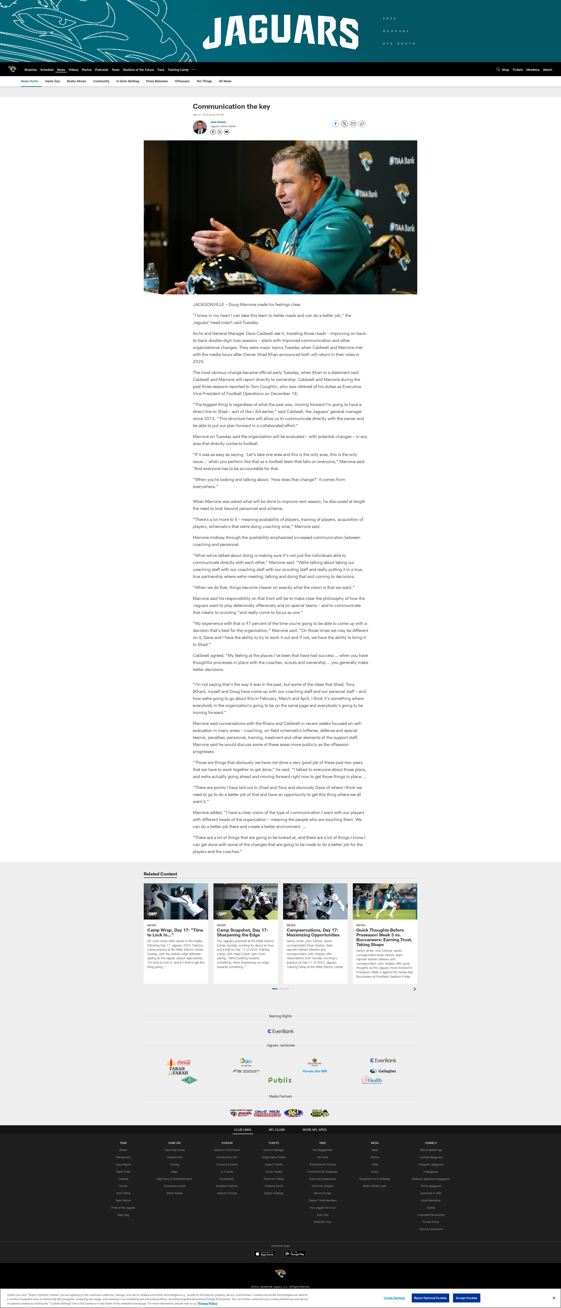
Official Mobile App (431, 1149)
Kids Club (322, 1214)
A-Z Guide (227, 1171)
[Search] (498, 69)
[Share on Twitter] (344, 126)
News (375, 1149)
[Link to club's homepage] (12, 69)
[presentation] (415, 989)
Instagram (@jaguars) (431, 1164)
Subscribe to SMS (431, 1193)
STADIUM (227, 1142)
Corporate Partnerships (431, 1214)
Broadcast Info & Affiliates (374, 1178)
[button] (275, 988)
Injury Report (123, 1164)
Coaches (123, 1178)
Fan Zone (322, 1157)
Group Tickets (274, 1171)
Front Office (123, 1193)
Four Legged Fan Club (323, 1207)
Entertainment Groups (323, 1164)
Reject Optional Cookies (430, 1297)
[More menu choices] (193, 69)
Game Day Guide (175, 1149)
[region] (280, 1298)
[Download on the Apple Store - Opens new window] (264, 1254)
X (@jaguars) (431, 1171)
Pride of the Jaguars (123, 1207)
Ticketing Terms (274, 1185)
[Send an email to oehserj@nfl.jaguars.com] (226, 131)
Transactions (123, 1157)
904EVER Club (322, 1221)
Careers (430, 1207)
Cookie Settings (394, 1297)
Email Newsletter (431, 1200)
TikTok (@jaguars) (431, 1185)
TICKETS (273, 1142)
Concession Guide (174, 1185)
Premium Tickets (274, 1178)
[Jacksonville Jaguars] (280, 1274)
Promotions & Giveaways (322, 1171)
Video (374, 1164)
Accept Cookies (466, 1297)
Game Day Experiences (322, 1178)
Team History (123, 1200)
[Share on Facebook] (335, 126)
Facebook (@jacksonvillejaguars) (431, 1178)
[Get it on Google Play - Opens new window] (295, 1256)
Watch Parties (175, 1193)
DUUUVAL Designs (323, 1185)
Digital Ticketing (273, 1193)
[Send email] (353, 126)
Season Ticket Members (323, 1200)
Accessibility (227, 1178)
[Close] (554, 1298)
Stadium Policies (227, 1193)
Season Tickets (274, 1164)
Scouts (123, 1185)
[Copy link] (362, 124)
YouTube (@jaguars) (430, 1157)
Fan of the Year (322, 1193)
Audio (374, 1171)
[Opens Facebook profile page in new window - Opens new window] (213, 131)
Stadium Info (174, 1157)
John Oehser (218, 121)
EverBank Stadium (227, 1185)
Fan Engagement (322, 1149)
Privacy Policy (431, 1221)
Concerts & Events (227, 1164)
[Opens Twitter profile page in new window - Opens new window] (219, 131)
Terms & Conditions (431, 1229)
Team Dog (123, 1214)
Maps (174, 1171)
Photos (375, 1157)
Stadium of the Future (227, 1149)
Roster (123, 1149)
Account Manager (273, 1149)
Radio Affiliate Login (375, 1185)
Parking (174, 1164)
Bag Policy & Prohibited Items (174, 1178)
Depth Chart (123, 1171)
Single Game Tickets (274, 1157)
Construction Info (227, 1157)
